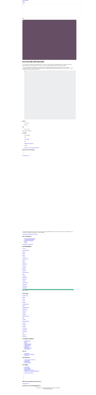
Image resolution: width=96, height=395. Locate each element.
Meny (23, 18)
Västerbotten (24, 284)
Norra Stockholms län (25, 321)
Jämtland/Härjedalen (25, 307)
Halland (23, 2)
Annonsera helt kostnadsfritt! (48, 388)
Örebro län (24, 334)
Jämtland (23, 262)
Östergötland (24, 287)
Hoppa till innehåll (25, 0)
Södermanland (24, 277)
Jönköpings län (24, 263)
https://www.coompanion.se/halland (31, 147)
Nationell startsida (25, 295)
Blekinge (23, 297)
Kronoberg (24, 267)
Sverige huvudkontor (25, 250)
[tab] (48, 248)
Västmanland (24, 331)
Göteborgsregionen (25, 258)
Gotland (23, 255)
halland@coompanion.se (29, 143)
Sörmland (23, 322)
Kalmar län (24, 265)
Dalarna (23, 253)
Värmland (24, 326)
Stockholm (24, 275)
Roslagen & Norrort (25, 272)
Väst (23, 333)
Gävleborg (24, 302)
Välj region (24, 248)
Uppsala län (24, 279)
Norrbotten (24, 270)
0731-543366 (26, 139)
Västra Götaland (25, 282)
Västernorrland (24, 286)
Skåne (23, 274)
